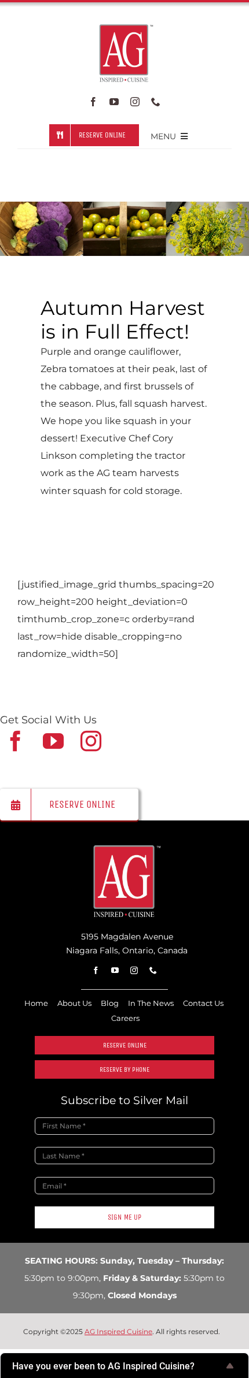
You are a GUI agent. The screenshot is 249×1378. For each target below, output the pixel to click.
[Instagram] (91, 741)
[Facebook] (15, 741)
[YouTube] (53, 741)
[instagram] (135, 101)
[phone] (155, 101)
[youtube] (114, 101)
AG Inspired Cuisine (118, 1331)
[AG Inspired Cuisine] (125, 847)
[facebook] (93, 101)
